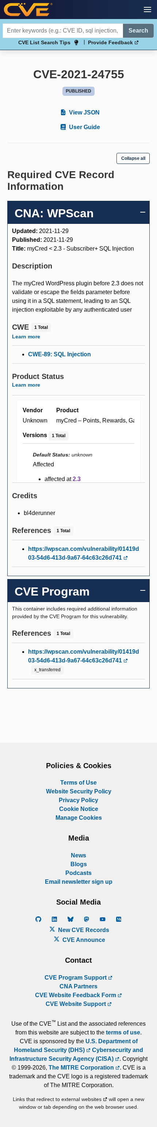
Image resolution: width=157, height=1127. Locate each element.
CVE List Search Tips (44, 42)
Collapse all (133, 158)
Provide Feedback (111, 42)
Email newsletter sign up (78, 882)
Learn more (26, 336)
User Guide (84, 127)
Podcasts (78, 873)
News (78, 855)
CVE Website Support (76, 1004)
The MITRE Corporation (82, 1067)
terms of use (123, 1032)
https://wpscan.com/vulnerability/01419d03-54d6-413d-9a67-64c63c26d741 (83, 553)
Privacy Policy (78, 800)
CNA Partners (78, 986)
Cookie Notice (78, 809)
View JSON (84, 112)
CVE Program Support (76, 977)
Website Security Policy (78, 791)
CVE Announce (83, 940)
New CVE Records (83, 930)
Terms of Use (78, 782)
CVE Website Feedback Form (76, 995)
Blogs (78, 864)
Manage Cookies (78, 818)
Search (138, 30)
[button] (147, 9)
